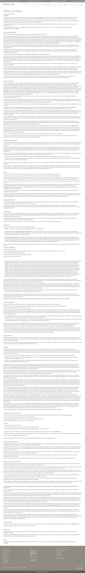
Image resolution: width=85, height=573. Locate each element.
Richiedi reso (5, 556)
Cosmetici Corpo (60, 554)
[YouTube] (81, 568)
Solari (58, 556)
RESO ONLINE (57, 431)
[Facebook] (77, 568)
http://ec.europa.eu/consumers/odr (53, 505)
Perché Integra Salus (60, 551)
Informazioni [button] (6, 549)
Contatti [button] (32, 549)
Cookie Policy (5, 562)
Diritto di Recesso (6, 554)
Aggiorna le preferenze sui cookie (42, 571)
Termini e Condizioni (6, 551)
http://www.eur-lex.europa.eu (18, 518)
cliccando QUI (13, 367)
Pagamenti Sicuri (6, 558)
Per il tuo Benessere (60, 558)
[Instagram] (79, 568)
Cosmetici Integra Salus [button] (62, 549)
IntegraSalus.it (32, 560)
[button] (25, 5)
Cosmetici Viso (59, 552)
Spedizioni (5, 552)
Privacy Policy (5, 560)
